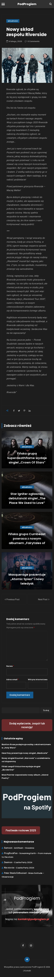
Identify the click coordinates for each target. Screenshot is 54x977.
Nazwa (10, 666)
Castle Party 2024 (23, 862)
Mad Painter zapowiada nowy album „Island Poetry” (25, 776)
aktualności (13, 21)
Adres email (12, 679)
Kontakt (27, 971)
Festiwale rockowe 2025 (21, 830)
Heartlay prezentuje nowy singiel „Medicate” (25, 753)
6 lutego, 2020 (15, 41)
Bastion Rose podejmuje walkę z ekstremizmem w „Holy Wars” (26, 746)
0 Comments (33, 41)
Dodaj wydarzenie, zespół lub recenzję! (27, 725)
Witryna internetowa (37, 679)
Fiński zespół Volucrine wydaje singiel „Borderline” (21, 768)
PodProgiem (27, 4)
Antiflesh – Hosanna (24, 848)
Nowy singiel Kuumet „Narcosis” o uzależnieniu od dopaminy (26, 760)
